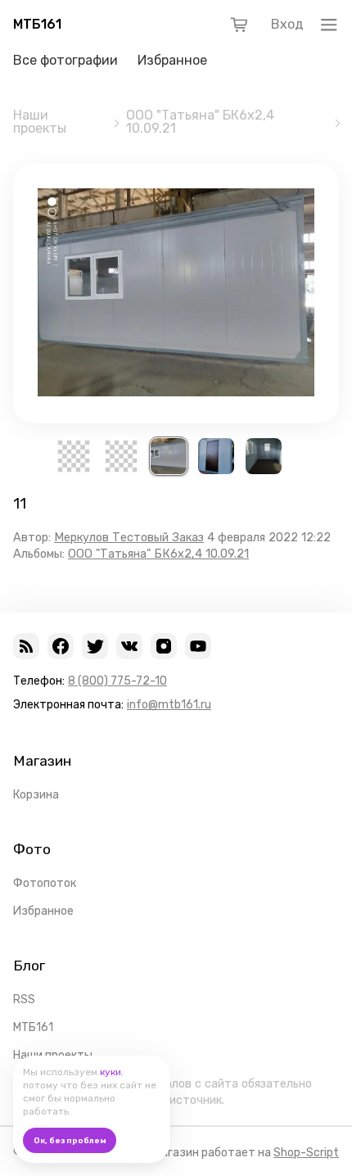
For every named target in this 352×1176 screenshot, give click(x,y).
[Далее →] (176, 392)
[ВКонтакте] (129, 646)
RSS (24, 999)
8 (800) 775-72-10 (117, 681)
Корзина (36, 795)
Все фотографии (65, 60)
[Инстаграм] (164, 646)
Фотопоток (44, 883)
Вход (287, 24)
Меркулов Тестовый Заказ (129, 538)
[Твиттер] (95, 646)
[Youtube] (198, 646)
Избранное (172, 60)
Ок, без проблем (70, 1141)
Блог (29, 965)
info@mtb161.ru (169, 705)
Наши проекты (39, 122)
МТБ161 (37, 24)
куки (110, 1072)
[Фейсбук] (60, 646)
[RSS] (26, 646)
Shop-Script (306, 1153)
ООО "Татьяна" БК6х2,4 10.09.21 (200, 122)
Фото (32, 849)
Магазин (42, 760)
